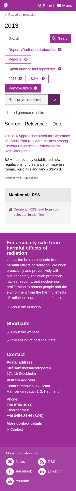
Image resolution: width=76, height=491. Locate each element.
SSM (35, 79)
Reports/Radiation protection (32, 50)
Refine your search (26, 99)
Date (57, 123)
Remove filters (20, 88)
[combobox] (38, 38)
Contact (16, 429)
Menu (67, 5)
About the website (24, 332)
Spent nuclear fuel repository (32, 69)
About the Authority (25, 307)
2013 (13, 79)
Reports (15, 59)
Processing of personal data (33, 340)
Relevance (36, 123)
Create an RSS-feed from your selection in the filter (37, 212)
